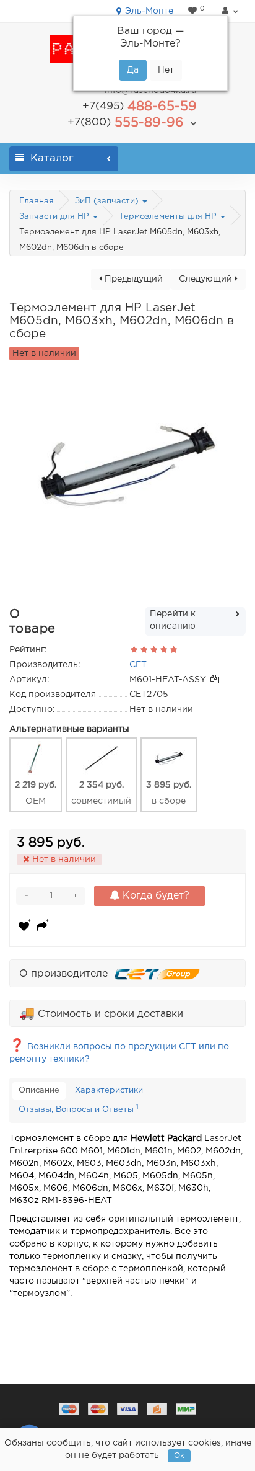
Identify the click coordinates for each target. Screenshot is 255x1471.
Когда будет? (154, 895)
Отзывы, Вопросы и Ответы (78, 1108)
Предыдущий (132, 279)
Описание (39, 1090)
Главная (36, 201)
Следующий (207, 279)
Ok (179, 1455)
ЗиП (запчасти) (108, 201)
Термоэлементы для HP (169, 216)
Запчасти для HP (55, 216)
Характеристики (109, 1090)
